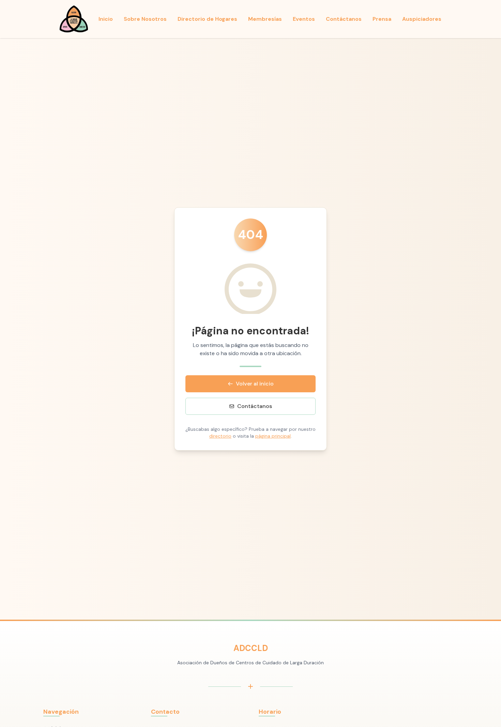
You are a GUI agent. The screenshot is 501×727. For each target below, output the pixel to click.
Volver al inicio (255, 383)
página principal (273, 436)
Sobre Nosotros (145, 18)
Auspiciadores (421, 18)
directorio (220, 436)
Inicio (105, 18)
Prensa (382, 18)
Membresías (265, 18)
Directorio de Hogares (207, 18)
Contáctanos (344, 18)
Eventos (304, 18)
